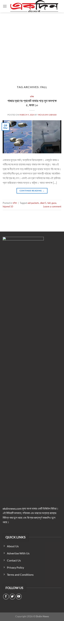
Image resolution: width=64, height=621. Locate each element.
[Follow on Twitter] (12, 597)
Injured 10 (8, 206)
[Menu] (5, 6)
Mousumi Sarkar (47, 115)
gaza (54, 202)
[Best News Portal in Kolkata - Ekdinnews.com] (34, 6)
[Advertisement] (32, 46)
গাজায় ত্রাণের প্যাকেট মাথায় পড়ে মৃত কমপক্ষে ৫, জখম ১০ (32, 103)
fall (48, 202)
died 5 (43, 202)
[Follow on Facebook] (6, 597)
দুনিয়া (32, 96)
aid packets (33, 202)
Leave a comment (52, 206)
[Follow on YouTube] (19, 597)
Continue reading (32, 190)
